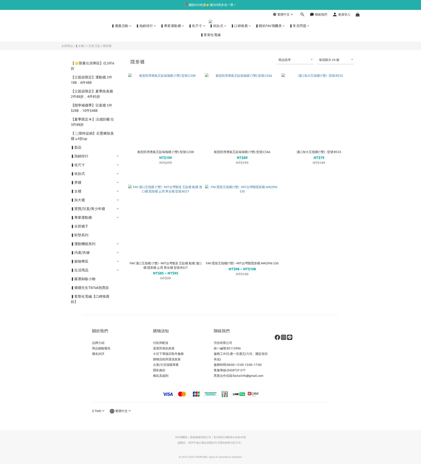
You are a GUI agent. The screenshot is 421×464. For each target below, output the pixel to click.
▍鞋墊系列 (79, 235)
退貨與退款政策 (164, 348)
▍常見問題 (298, 26)
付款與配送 (160, 343)
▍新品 (76, 147)
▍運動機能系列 (83, 244)
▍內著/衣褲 (80, 252)
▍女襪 (79, 45)
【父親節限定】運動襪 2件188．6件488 (91, 79)
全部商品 (67, 45)
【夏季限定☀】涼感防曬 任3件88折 (92, 121)
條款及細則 (160, 375)
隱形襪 (107, 45)
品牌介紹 (98, 343)
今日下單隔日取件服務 (168, 354)
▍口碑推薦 (239, 26)
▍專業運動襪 (171, 26)
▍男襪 (76, 182)
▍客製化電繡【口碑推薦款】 (90, 299)
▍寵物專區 (79, 261)
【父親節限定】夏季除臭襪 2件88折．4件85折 (92, 93)
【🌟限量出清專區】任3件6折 (92, 65)
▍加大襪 (78, 200)
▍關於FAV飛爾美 (268, 26)
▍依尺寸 (195, 26)
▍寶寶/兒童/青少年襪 (88, 209)
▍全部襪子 (79, 226)
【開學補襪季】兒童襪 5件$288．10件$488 (91, 107)
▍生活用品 (79, 270)
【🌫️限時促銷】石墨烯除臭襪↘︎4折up (92, 135)
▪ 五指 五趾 (93, 45)
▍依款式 (216, 26)
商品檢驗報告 (101, 348)
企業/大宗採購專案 (166, 364)
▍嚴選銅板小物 (83, 279)
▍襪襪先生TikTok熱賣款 (90, 288)
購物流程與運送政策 (167, 359)
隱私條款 (159, 370)
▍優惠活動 (119, 26)
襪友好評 (98, 354)
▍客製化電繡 (210, 35)
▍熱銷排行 (144, 26)
